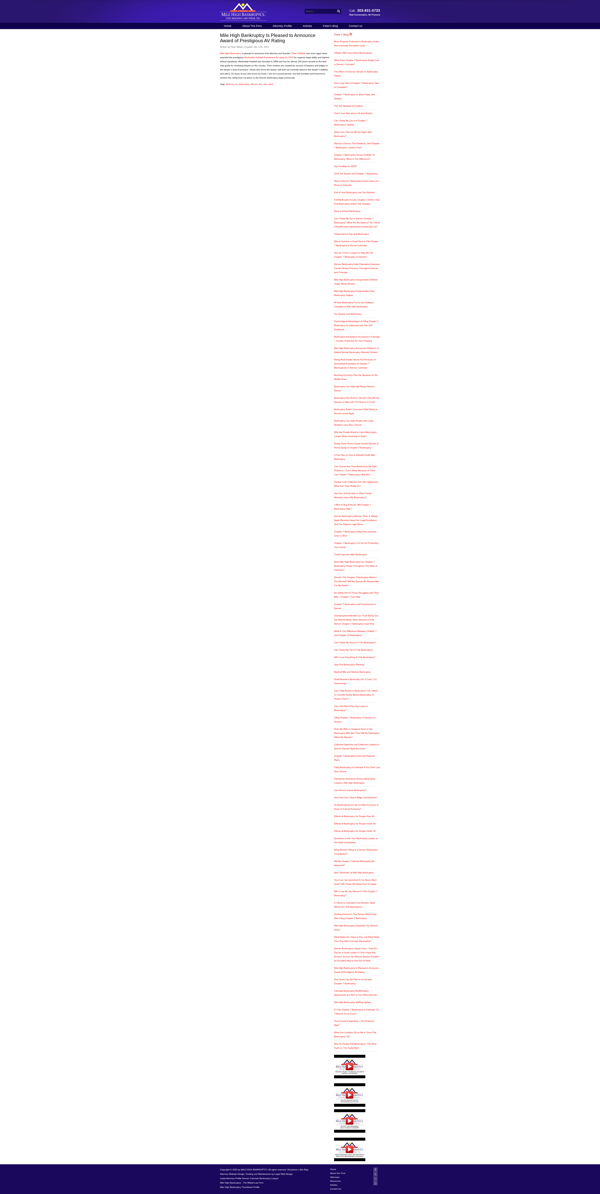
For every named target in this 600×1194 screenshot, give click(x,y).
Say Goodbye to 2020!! (345, 166)
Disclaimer (292, 1169)
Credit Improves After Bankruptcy (350, 554)
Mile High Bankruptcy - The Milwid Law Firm (241, 1182)
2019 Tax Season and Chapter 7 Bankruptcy (356, 173)
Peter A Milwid (298, 53)
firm (260, 84)
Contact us (355, 26)
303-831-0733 (364, 12)
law (265, 84)
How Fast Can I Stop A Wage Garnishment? (355, 797)
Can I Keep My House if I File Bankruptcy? (355, 642)
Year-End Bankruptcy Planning (349, 664)
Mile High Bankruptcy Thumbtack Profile (240, 1187)
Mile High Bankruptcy (230, 53)
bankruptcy (244, 84)
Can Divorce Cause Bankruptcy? (350, 790)
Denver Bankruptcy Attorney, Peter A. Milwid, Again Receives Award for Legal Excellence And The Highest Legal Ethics (356, 520)
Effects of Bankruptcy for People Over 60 (354, 816)
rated (270, 84)
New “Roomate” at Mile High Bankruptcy (354, 872)
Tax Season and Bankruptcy (348, 314)
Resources (335, 1181)
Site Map (304, 1169)
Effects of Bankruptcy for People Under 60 (355, 823)
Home (227, 26)
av (236, 84)
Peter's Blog (330, 26)
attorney (230, 84)
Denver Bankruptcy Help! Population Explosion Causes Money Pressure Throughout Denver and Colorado (357, 268)
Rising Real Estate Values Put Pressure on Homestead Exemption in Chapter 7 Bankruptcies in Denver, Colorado (355, 363)
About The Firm (252, 26)
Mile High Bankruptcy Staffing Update (352, 1002)
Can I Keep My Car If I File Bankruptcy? (353, 650)
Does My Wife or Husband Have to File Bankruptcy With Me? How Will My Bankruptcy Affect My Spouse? (357, 733)
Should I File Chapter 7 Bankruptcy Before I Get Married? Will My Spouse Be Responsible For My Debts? (356, 581)
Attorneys (335, 1177)
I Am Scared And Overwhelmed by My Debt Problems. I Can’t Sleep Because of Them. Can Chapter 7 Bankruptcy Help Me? (355, 470)
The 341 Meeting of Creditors (348, 106)
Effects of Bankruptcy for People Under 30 (355, 831)
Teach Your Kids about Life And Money (353, 113)
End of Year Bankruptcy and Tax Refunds (354, 192)
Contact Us (335, 1189)
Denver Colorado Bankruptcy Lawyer (260, 1178)
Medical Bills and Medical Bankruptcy (352, 672)
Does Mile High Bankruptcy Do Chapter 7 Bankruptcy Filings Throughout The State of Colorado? (355, 566)
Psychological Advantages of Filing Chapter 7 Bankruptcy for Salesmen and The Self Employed (356, 325)
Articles (307, 26)
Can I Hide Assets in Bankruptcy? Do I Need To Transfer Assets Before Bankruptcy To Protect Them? (356, 694)
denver (254, 84)
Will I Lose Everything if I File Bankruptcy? (354, 657)
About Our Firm (337, 1173)
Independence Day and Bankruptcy (351, 234)
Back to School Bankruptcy (347, 211)
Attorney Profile (282, 26)
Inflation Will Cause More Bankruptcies (353, 53)
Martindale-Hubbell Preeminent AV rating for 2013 (268, 57)
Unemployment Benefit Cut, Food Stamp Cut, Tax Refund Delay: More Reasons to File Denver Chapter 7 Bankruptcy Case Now (356, 619)
